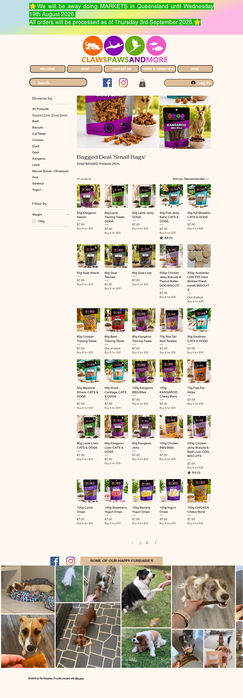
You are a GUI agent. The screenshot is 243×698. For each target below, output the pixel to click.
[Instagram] (123, 82)
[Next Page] (155, 543)
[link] (166, 237)
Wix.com (79, 678)
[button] (142, 83)
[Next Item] (236, 616)
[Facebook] (107, 82)
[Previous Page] (132, 543)
